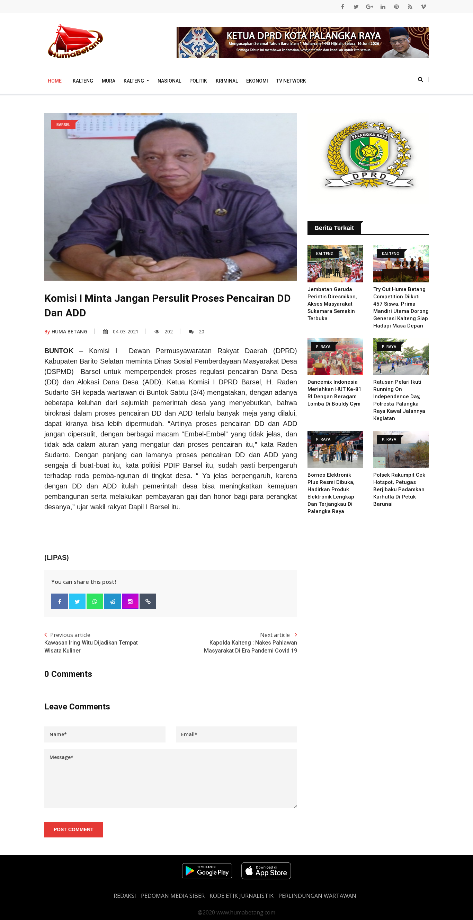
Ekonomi (257, 81)
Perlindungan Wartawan (317, 896)
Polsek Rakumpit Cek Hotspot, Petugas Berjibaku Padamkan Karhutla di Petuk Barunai (399, 489)
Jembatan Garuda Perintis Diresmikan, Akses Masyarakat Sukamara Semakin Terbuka (332, 304)
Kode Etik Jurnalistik (241, 896)
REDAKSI (125, 896)
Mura (108, 81)
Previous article (91, 642)
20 (201, 331)
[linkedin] (383, 6)
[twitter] (356, 6)
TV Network (291, 81)
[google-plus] (369, 6)
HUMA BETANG (65, 331)
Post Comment (73, 829)
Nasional (169, 81)
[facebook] (342, 6)
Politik (198, 81)
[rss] (410, 6)
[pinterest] (396, 6)
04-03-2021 (126, 331)
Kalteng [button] (134, 81)
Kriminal (227, 81)
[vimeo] (423, 6)
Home (55, 81)
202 (168, 331)
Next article (250, 642)
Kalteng (83, 81)
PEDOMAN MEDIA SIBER (173, 896)
